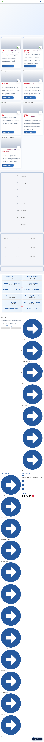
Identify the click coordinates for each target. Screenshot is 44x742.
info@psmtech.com (26, 486)
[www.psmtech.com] (23, 489)
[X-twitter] (26, 496)
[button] (40, 2)
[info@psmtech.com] (23, 485)
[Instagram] (33, 496)
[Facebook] (23, 496)
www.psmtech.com (26, 490)
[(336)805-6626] (23, 481)
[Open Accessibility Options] (41, 371)
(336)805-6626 (25, 482)
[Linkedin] (30, 496)
